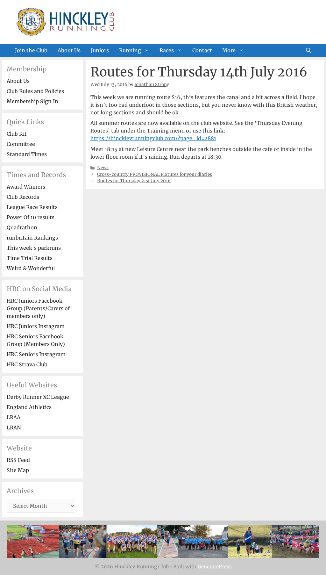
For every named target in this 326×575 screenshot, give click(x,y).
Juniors (100, 50)
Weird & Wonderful (31, 268)
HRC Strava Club (27, 364)
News (103, 167)
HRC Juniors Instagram (36, 326)
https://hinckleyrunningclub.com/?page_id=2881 (153, 138)
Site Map (18, 470)
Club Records (23, 197)
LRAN (14, 427)
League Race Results (32, 207)
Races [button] (166, 50)
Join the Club (31, 50)
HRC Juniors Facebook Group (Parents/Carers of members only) (38, 308)
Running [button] (130, 50)
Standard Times (27, 154)
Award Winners (26, 186)
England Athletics (29, 407)
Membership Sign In (32, 101)
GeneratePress (215, 567)
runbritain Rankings (32, 237)
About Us (69, 50)
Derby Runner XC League (38, 397)
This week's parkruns (34, 248)
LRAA (13, 417)
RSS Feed (18, 460)
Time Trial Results (30, 258)
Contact (202, 50)
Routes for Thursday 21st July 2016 (134, 180)
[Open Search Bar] (308, 50)
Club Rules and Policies (35, 91)
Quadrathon (22, 227)
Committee (21, 144)
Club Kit (17, 134)
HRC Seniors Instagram (36, 354)
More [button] (229, 50)
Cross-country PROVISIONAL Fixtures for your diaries (154, 174)
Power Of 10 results (30, 217)
